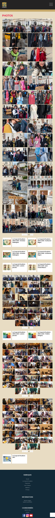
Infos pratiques (27, 485)
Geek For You (28, 510)
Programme (27, 483)
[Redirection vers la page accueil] (4, 4)
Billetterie (27, 487)
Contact (27, 512)
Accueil (27, 479)
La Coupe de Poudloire (28, 481)
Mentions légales (27, 500)
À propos (27, 489)
